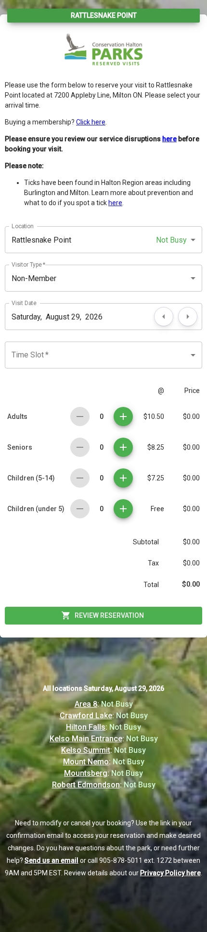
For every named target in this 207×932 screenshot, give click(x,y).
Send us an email (51, 860)
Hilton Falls (85, 727)
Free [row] (157, 509)
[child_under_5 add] (123, 508)
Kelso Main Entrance (86, 738)
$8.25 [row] (155, 447)
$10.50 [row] (153, 416)
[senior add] (123, 447)
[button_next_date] (187, 316)
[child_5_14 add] (123, 478)
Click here (90, 122)
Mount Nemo (86, 761)
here (115, 203)
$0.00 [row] (191, 416)
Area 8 (86, 704)
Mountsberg (85, 773)
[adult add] (123, 416)
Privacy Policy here (170, 873)
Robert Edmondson (86, 784)
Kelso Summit (85, 750)
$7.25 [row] (155, 478)
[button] (103, 239)
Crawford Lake (86, 715)
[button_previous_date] (163, 316)
